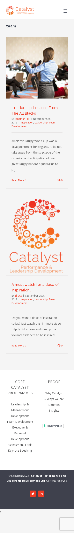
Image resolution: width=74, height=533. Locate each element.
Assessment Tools (20, 445)
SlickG (18, 295)
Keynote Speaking (20, 450)
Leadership (41, 122)
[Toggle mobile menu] (66, 11)
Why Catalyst (54, 393)
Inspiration (27, 122)
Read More (18, 180)
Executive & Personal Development (20, 433)
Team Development (20, 422)
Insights (54, 410)
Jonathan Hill (22, 119)
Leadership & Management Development (20, 410)
